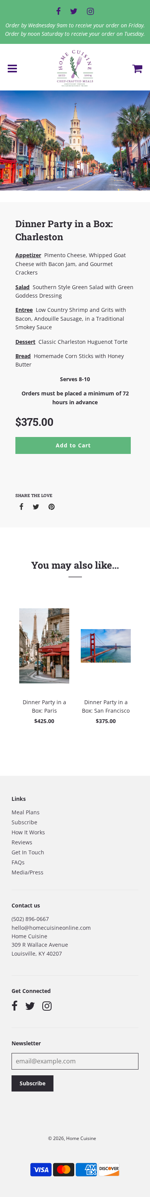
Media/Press (27, 872)
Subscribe (24, 822)
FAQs (18, 862)
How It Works (28, 832)
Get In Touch (28, 852)
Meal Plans (26, 812)
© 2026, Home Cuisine (72, 1138)
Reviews (22, 842)
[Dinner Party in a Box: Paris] (44, 646)
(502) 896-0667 (30, 918)
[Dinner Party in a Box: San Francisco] (106, 646)
